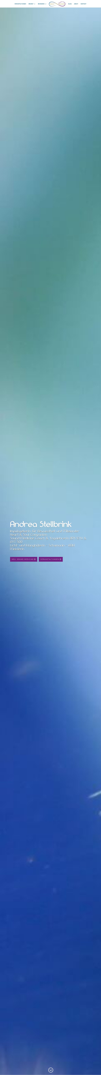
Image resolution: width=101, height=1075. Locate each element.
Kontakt (83, 4)
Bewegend (41, 4)
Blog (70, 4)
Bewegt (31, 4)
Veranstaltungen (20, 4)
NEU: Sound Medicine (23, 559)
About (76, 4)
